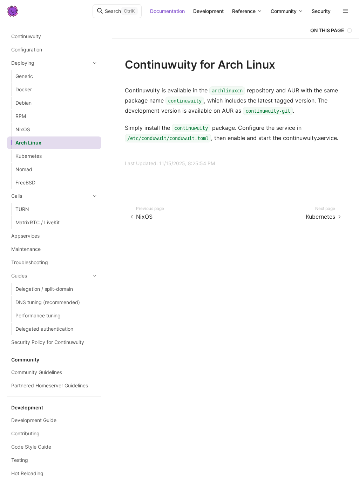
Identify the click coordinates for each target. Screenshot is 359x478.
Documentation (167, 11)
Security (321, 11)
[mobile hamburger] (345, 11)
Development (208, 11)
